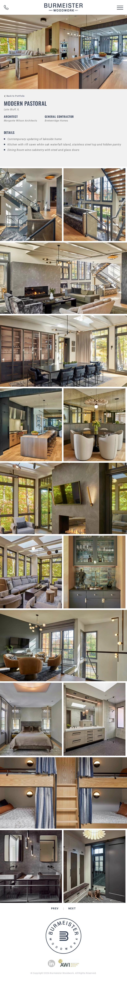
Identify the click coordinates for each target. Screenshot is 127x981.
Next (72, 908)
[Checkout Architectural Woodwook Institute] (68, 965)
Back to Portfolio (16, 96)
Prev (55, 908)
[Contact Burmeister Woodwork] (6, 7)
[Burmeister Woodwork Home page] (63, 7)
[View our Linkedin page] (51, 963)
